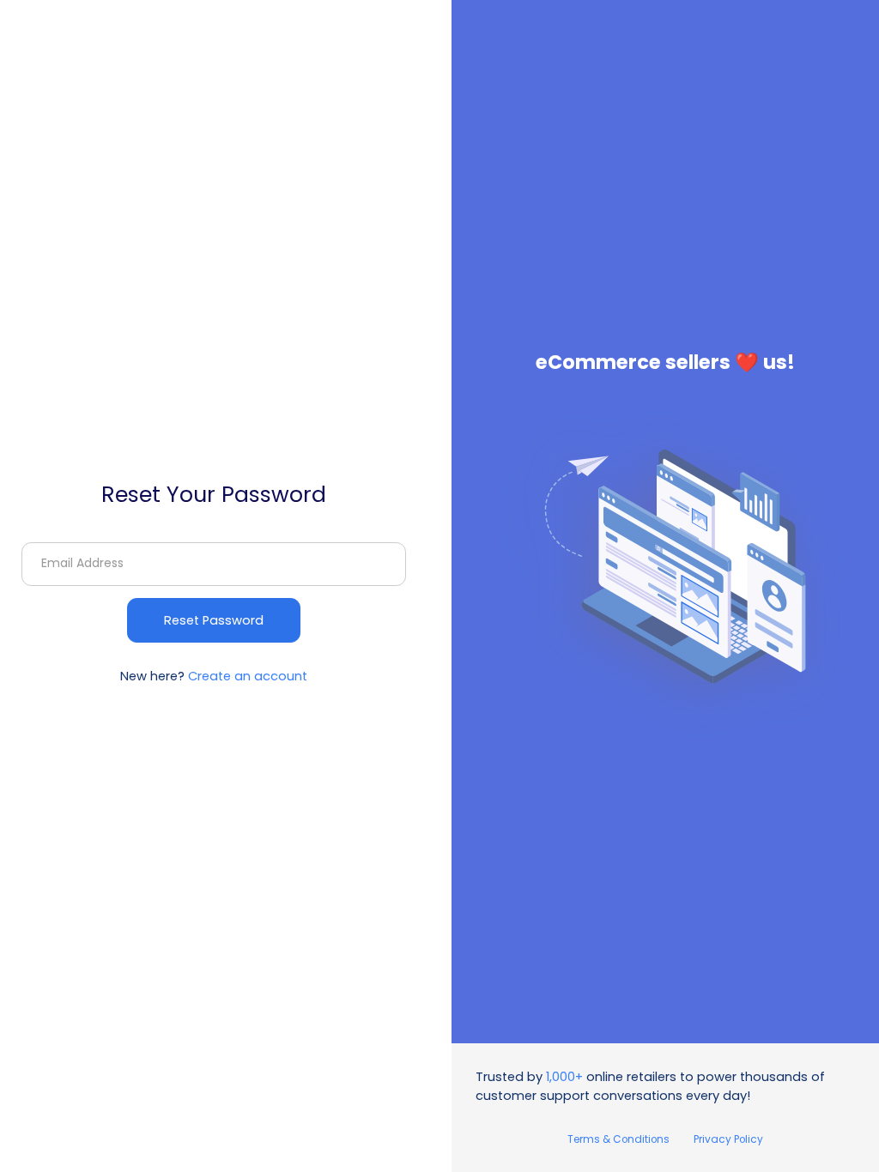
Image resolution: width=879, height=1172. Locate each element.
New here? (213, 676)
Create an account (247, 676)
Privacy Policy (728, 1139)
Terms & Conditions (618, 1139)
